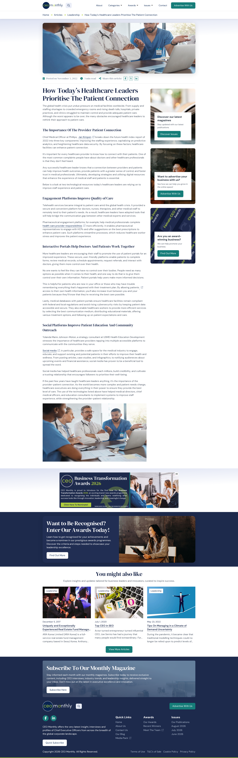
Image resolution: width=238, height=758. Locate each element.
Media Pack (122, 738)
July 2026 (176, 730)
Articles (58, 14)
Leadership (73, 14)
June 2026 (177, 734)
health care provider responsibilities (62, 225)
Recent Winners (152, 726)
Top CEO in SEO (104, 625)
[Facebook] (125, 78)
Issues (147, 5)
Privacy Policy (187, 751)
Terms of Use (138, 751)
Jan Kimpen (84, 137)
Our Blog (120, 734)
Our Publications (180, 722)
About (99, 5)
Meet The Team (151, 730)
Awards (132, 5)
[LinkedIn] (136, 78)
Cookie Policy (170, 751)
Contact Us (122, 730)
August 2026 (178, 726)
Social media (50, 350)
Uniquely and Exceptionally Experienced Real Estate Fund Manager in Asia (66, 627)
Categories (114, 5)
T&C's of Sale (154, 751)
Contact (163, 5)
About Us (121, 726)
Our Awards (149, 722)
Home (46, 14)
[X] (131, 78)
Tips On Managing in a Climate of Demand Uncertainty (167, 627)
